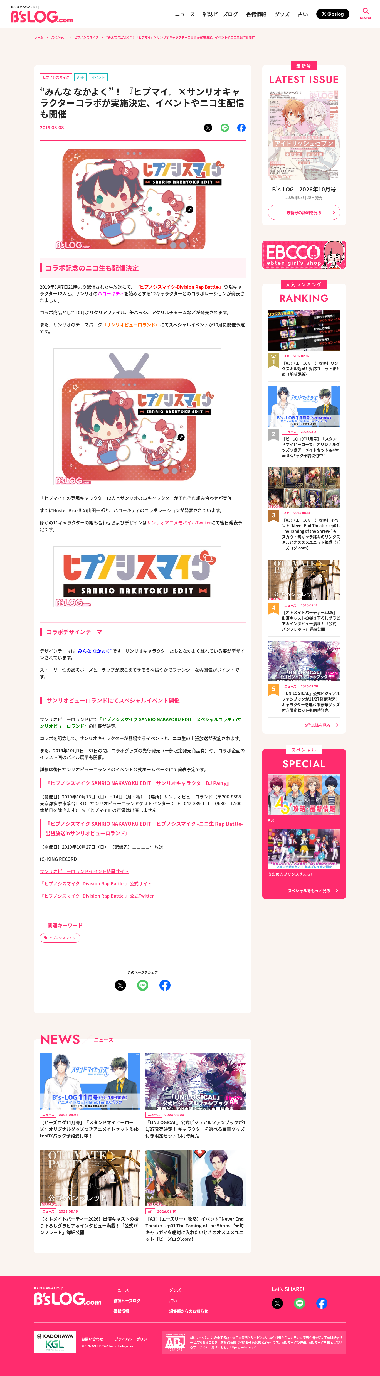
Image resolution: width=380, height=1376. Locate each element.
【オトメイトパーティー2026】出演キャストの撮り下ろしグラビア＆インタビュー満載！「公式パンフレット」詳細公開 (89, 1225)
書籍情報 (256, 13)
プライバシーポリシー (133, 1338)
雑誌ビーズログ (220, 13)
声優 (80, 77)
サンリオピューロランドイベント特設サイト (84, 871)
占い (303, 13)
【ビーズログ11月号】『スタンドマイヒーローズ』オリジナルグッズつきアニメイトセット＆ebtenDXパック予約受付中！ (89, 1129)
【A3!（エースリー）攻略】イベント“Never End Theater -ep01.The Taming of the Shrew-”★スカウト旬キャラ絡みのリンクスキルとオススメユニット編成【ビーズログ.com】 (311, 534)
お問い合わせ (92, 1338)
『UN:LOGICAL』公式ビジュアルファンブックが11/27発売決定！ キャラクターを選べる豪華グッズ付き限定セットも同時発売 (195, 1129)
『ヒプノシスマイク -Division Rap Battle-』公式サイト (96, 883)
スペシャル (58, 37)
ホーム (38, 37)
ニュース (185, 13)
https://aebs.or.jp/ (243, 1347)
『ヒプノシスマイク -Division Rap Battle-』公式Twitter (97, 895)
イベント (98, 77)
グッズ (282, 13)
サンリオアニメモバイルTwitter (179, 522)
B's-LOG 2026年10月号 (304, 189)
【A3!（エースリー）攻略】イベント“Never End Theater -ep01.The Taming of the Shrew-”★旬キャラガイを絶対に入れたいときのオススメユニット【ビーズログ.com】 (194, 1228)
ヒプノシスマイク (86, 37)
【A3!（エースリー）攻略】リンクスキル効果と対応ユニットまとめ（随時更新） (311, 368)
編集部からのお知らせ (188, 1311)
